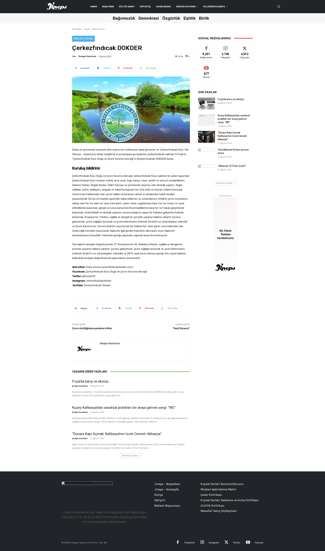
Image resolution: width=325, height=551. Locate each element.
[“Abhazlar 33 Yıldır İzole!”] (206, 170)
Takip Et (225, 46)
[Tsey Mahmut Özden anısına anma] (206, 154)
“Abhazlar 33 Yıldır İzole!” (232, 166)
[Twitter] (226, 542)
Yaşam (87, 29)
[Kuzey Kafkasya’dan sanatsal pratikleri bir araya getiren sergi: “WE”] (206, 120)
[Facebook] (177, 542)
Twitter (236, 542)
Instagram (214, 542)
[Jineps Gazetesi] (75, 56)
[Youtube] (247, 542)
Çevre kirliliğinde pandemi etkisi (92, 328)
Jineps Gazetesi (87, 56)
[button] (278, 6)
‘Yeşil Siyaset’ (181, 328)
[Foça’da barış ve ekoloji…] (206, 103)
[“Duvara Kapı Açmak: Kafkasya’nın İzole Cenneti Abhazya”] (206, 137)
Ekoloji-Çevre (98, 29)
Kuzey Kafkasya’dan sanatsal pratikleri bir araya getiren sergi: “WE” (124, 408)
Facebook (189, 542)
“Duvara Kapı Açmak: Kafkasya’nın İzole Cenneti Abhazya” (116, 434)
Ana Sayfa (76, 29)
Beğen (206, 46)
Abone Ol (206, 66)
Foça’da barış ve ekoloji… (91, 381)
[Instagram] (202, 542)
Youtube (258, 542)
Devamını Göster (130, 455)
